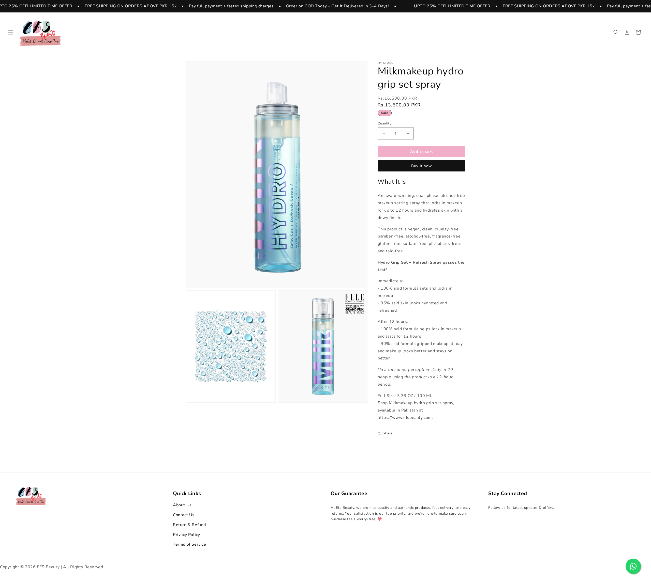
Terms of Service (189, 544)
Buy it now (421, 166)
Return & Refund (189, 525)
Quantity (384, 123)
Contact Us (184, 515)
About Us (182, 505)
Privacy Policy (186, 535)
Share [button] (388, 433)
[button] (10, 32)
